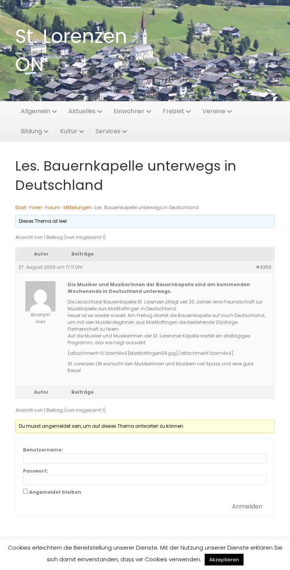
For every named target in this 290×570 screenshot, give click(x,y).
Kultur (68, 131)
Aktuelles (82, 111)
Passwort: (35, 471)
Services (108, 131)
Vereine (213, 111)
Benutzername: (43, 450)
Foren (35, 207)
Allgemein (35, 111)
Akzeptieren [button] (224, 559)
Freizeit (173, 111)
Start (20, 207)
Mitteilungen (77, 207)
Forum (52, 207)
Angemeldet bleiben (55, 492)
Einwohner (129, 111)
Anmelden (247, 506)
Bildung (31, 131)
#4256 (263, 267)
